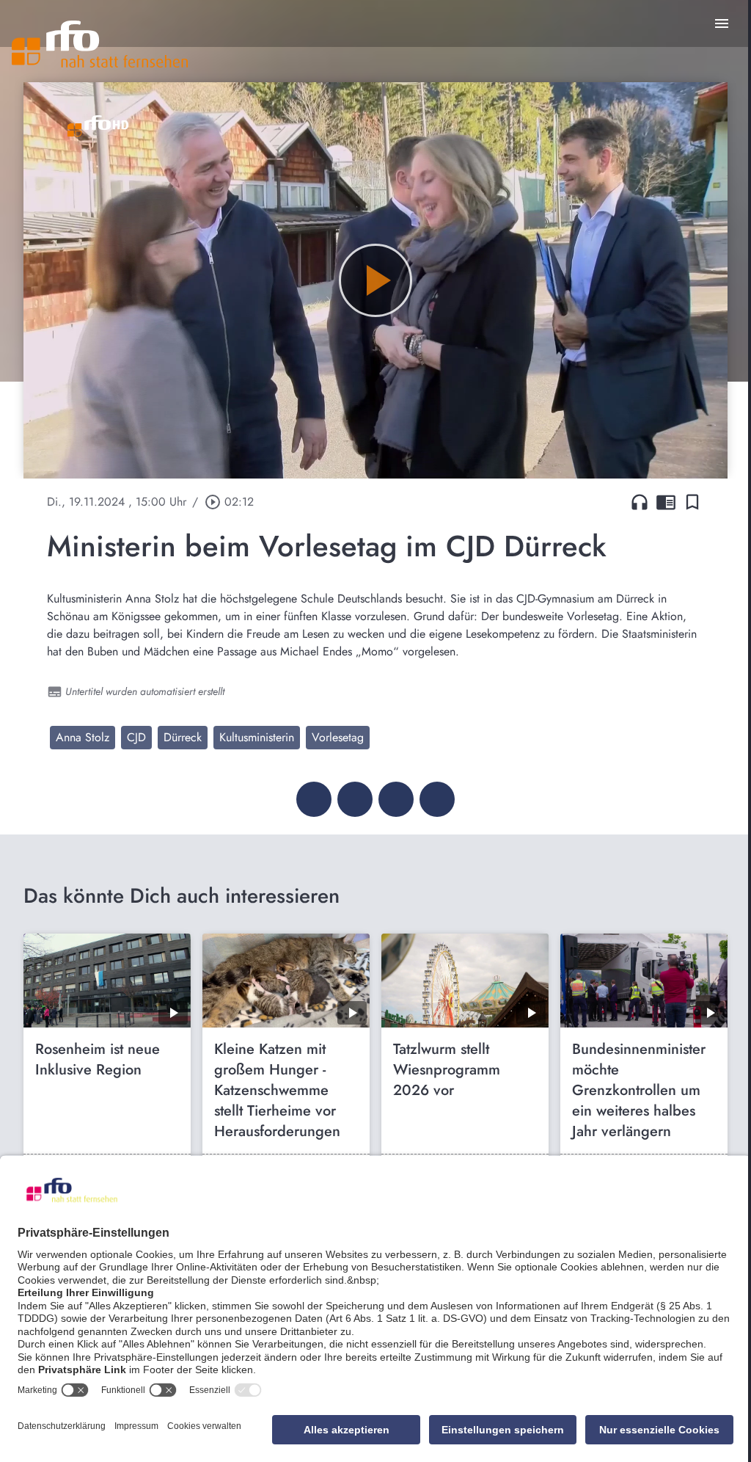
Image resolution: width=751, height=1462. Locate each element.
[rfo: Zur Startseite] (100, 44)
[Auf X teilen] (355, 799)
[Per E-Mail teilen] (437, 799)
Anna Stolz (82, 737)
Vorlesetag (338, 737)
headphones (639, 502)
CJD (136, 737)
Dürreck (183, 737)
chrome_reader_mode (666, 502)
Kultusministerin (256, 737)
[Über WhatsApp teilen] (396, 799)
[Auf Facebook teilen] (313, 799)
